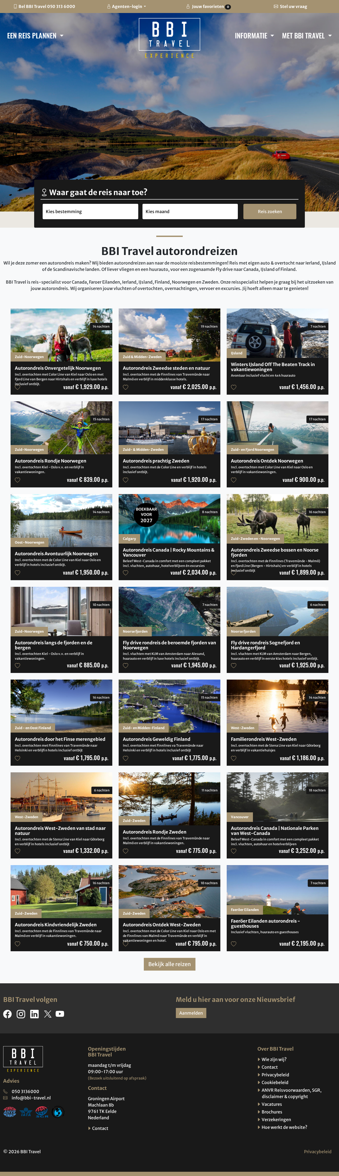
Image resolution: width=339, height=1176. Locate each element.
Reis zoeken (270, 211)
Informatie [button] (252, 35)
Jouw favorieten (210, 6)
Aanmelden (191, 1013)
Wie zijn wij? (274, 1059)
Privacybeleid (275, 1074)
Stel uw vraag (293, 6)
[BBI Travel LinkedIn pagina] (35, 1015)
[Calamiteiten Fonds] (58, 1111)
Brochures (271, 1112)
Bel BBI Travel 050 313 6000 (47, 6)
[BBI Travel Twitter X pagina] (48, 1015)
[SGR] (42, 1111)
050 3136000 (25, 1091)
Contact (99, 1128)
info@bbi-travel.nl (31, 1097)
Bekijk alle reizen (169, 964)
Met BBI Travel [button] (304, 35)
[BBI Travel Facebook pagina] (8, 1015)
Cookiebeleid (274, 1082)
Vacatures (271, 1104)
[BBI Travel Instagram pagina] (22, 1015)
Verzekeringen (276, 1119)
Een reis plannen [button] (32, 35)
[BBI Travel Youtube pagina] (61, 1015)
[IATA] (26, 1111)
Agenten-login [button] (127, 6)
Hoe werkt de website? (284, 1127)
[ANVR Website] (9, 1111)
